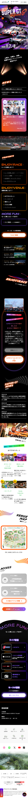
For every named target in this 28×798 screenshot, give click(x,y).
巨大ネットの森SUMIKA (20, 465)
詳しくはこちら (14, 695)
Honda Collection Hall (20, 493)
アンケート (23, 777)
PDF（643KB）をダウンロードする (13, 552)
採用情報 (17, 773)
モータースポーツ (15, 2)
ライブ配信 (8, 222)
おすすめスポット (10, 196)
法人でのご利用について (23, 774)
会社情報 (4, 773)
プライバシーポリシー (4, 777)
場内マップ (8, 202)
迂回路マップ (13, 609)
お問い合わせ (17, 777)
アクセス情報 (8, 204)
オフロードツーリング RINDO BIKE (7, 466)
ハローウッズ (7, 491)
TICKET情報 (14, 235)
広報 (11, 773)
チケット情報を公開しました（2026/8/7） (12, 89)
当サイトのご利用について (11, 777)
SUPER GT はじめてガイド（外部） (14, 359)
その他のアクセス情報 (13, 601)
